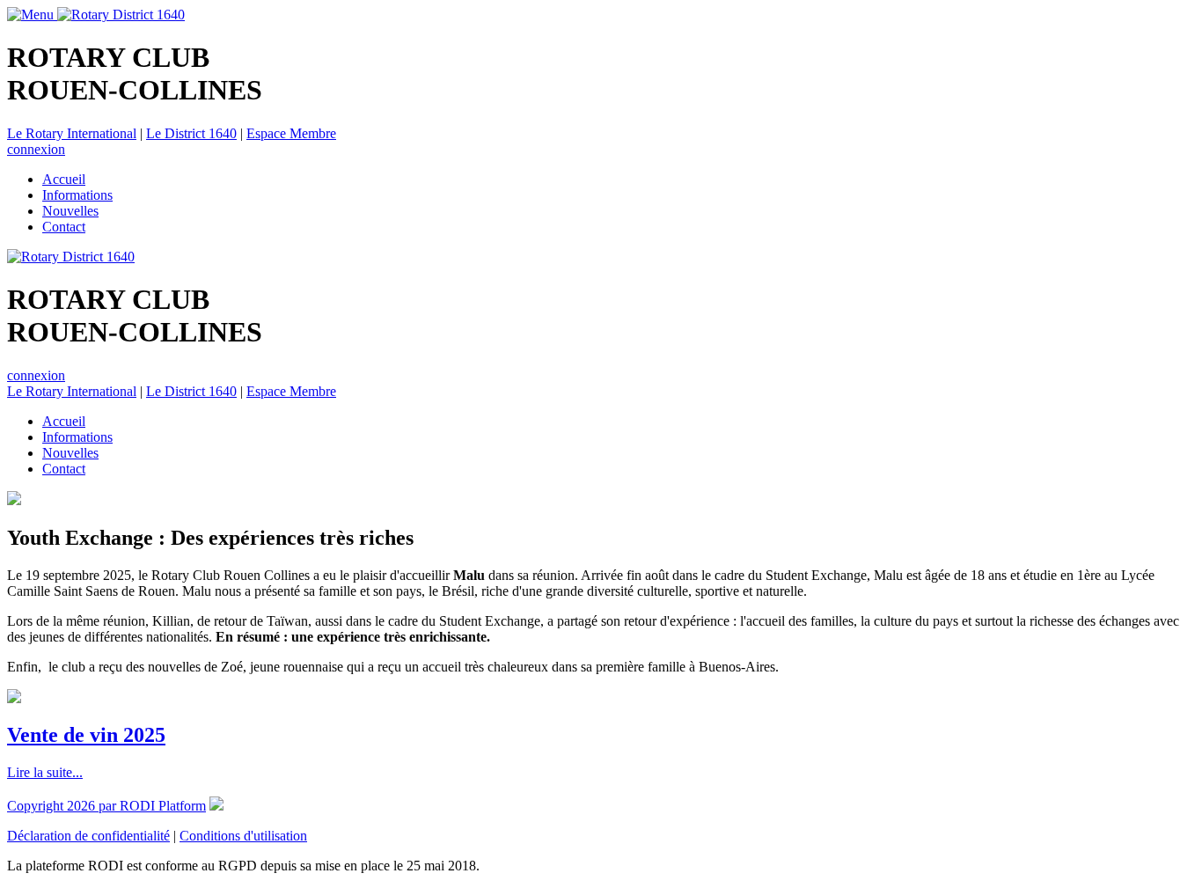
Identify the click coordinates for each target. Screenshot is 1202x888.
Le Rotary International (71, 133)
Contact (63, 226)
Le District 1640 (191, 133)
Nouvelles (70, 210)
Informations (77, 194)
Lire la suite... (45, 772)
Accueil (63, 179)
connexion (36, 149)
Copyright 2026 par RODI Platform (106, 805)
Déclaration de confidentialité (88, 835)
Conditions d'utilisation (243, 835)
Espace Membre (291, 133)
